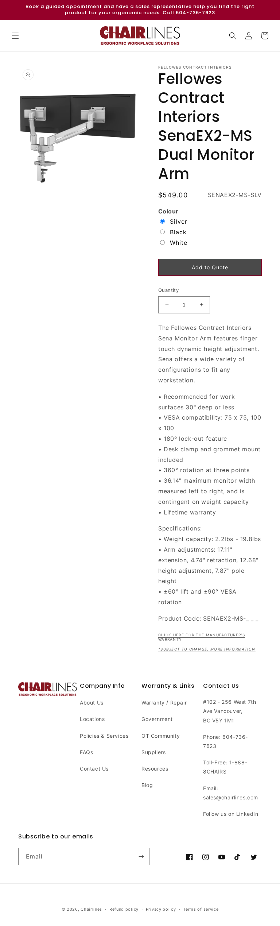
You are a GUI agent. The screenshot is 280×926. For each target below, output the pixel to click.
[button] (15, 36)
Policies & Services (104, 736)
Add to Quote (210, 267)
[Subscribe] (141, 856)
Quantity (168, 290)
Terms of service (200, 909)
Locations (92, 719)
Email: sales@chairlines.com (230, 792)
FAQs (86, 752)
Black (178, 232)
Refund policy (124, 909)
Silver (178, 221)
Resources (154, 768)
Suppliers (153, 752)
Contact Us (94, 768)
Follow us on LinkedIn (230, 814)
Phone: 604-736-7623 (225, 741)
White (178, 242)
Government (157, 719)
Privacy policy (161, 909)
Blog (147, 785)
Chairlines (91, 909)
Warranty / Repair (164, 702)
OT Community (160, 736)
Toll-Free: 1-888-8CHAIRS (225, 767)
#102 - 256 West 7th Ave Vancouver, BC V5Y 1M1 (229, 711)
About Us (92, 702)
